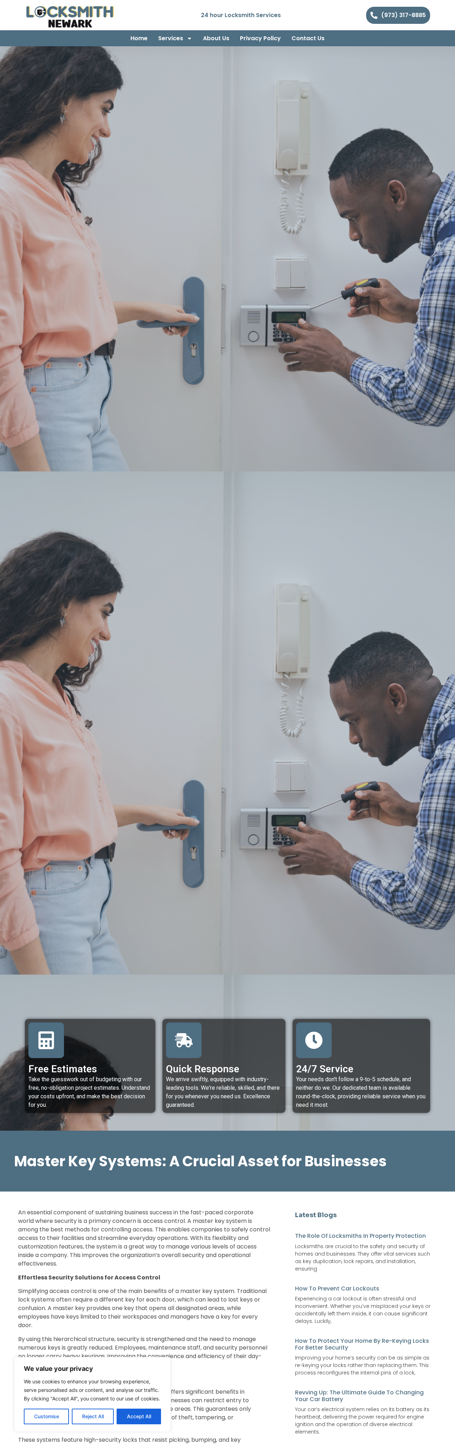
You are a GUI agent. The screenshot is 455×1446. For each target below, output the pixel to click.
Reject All (93, 1416)
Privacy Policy (260, 38)
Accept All (139, 1416)
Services (170, 38)
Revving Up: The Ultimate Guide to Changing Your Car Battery (359, 1395)
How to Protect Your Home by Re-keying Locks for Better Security (362, 1344)
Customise (46, 1416)
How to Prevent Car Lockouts (337, 1288)
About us (216, 38)
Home (139, 38)
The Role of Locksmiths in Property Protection (360, 1236)
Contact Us (308, 38)
